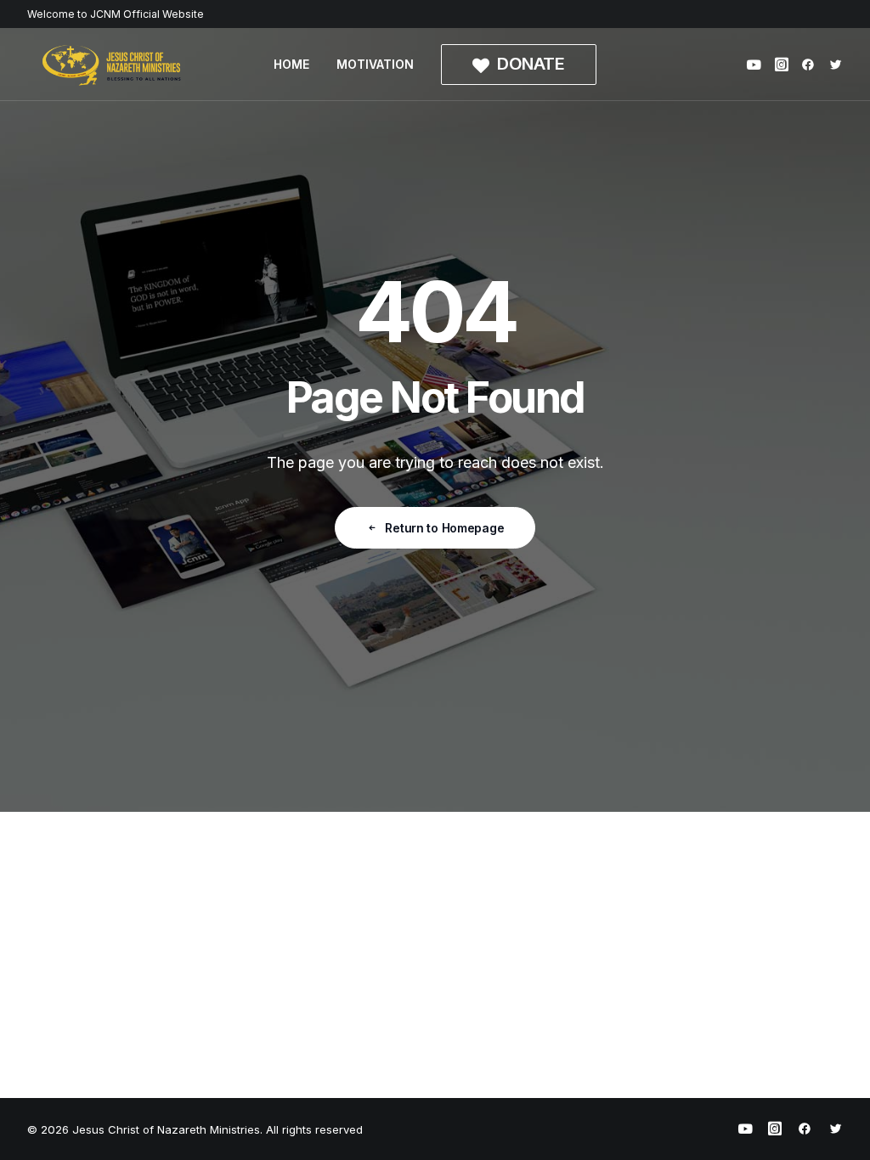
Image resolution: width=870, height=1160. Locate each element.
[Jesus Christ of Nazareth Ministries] (112, 64)
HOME (291, 64)
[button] (756, 64)
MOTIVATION (375, 64)
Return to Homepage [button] (444, 528)
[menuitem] (291, 64)
